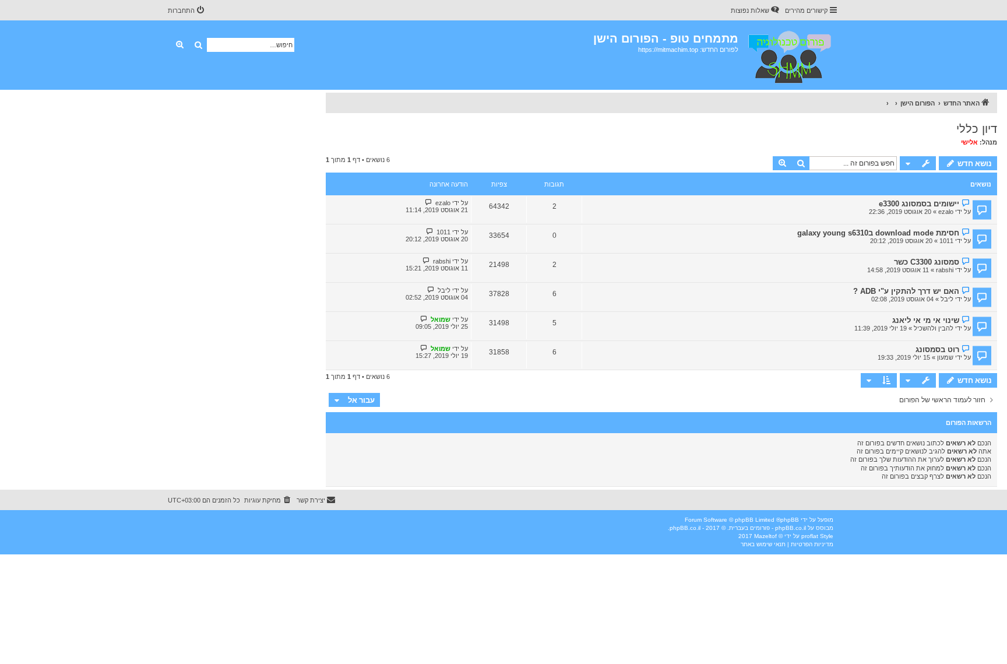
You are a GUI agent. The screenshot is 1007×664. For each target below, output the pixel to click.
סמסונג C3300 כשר (926, 262)
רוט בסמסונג (937, 349)
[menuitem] (756, 10)
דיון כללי (976, 128)
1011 (946, 240)
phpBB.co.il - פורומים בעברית (767, 528)
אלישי (969, 142)
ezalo (945, 211)
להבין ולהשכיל (933, 328)
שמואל (440, 319)
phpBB (789, 520)
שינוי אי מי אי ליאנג (925, 320)
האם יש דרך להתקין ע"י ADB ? (906, 291)
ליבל (947, 299)
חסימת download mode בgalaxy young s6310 (878, 233)
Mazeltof (765, 536)
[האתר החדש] (788, 55)
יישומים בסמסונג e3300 (919, 203)
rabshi (944, 269)
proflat (809, 536)
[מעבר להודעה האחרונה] (429, 202)
